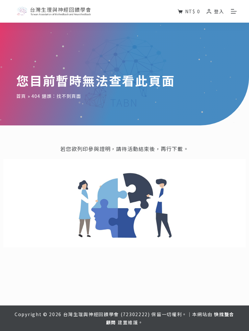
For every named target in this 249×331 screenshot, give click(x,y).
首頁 (21, 96)
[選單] (234, 11)
